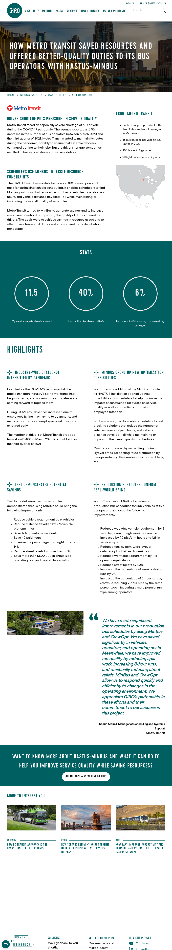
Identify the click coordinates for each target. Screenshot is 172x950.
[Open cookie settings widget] (6, 944)
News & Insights (31, 95)
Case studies (57, 95)
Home (11, 95)
